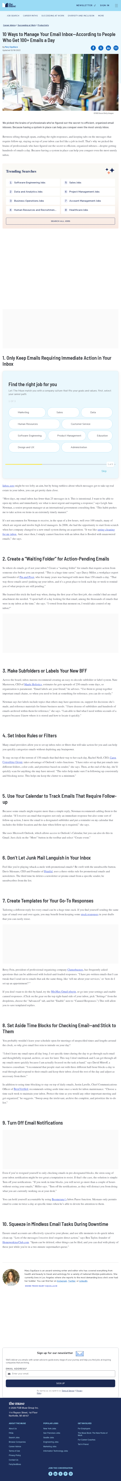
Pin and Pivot (27, 577)
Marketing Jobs (49, 1446)
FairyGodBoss (15, 1464)
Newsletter (84, 5)
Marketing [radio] (21, 412)
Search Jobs (14, 1437)
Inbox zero (8, 485)
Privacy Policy (15, 1455)
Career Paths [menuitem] (30, 15)
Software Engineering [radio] (28, 435)
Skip (104, 471)
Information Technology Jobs (55, 1450)
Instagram (62, 1281)
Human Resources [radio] (26, 424)
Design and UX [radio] (24, 447)
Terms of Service (68, 1391)
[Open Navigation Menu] (116, 5)
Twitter (71, 1281)
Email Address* (16, 1368)
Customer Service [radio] (78, 424)
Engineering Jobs (50, 1441)
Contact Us (13, 1459)
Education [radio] (100, 435)
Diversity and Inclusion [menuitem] (81, 15)
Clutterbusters (75, 969)
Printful (48, 871)
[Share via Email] (115, 47)
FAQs (11, 1432)
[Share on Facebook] (93, 47)
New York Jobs (49, 1428)
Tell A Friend (83, 1444)
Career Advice (9, 25)
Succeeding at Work (27, 25)
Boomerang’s (59, 1199)
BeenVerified (21, 1089)
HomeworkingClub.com (16, 1242)
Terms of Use (14, 1450)
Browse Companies (17, 1441)
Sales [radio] (58, 412)
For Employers (84, 1428)
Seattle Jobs (48, 1437)
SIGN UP (60, 1383)
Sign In (104, 5)
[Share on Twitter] (100, 47)
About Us (13, 1428)
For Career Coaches (86, 1439)
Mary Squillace (11, 46)
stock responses (89, 914)
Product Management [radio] (67, 435)
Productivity (43, 25)
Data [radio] (91, 412)
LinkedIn (83, 1281)
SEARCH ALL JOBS (60, 221)
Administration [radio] (77, 447)
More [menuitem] (101, 15)
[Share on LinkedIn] (108, 47)
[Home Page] (10, 5)
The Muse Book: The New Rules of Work (92, 1433)
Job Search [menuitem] (13, 15)
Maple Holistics (33, 684)
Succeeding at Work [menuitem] (52, 15)
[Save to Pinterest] (113, 59)
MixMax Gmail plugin (63, 991)
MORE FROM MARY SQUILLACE (41, 1286)
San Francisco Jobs (51, 1432)
